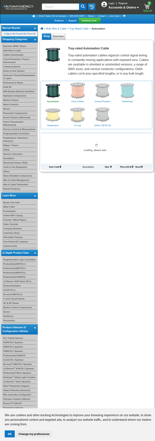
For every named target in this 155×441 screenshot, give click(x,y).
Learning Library (11, 233)
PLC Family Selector (13, 338)
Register (123, 3)
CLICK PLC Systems (13, 360)
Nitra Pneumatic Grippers (16, 386)
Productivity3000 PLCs (14, 272)
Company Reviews (12, 228)
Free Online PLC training (15, 241)
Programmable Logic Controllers (19, 259)
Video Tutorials (10, 224)
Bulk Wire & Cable (12, 50)
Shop (46, 36)
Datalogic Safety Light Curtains (19, 377)
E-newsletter (9, 211)
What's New (9, 207)
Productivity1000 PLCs (14, 264)
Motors (6, 109)
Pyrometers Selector (13, 408)
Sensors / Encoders (12, 154)
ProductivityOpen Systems (17, 373)
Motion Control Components (17, 307)
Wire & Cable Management (16, 180)
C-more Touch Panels (14, 299)
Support (72, 20)
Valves (6, 171)
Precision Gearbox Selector (16, 399)
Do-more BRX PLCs (13, 294)
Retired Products (11, 189)
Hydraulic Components (14, 96)
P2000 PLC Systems (13, 347)
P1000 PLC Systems (13, 342)
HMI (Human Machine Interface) (18, 91)
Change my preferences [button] (34, 434)
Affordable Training (12, 237)
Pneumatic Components (15, 113)
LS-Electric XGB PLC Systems (18, 368)
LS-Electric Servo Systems (16, 381)
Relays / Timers (10, 145)
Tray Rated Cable (78, 28)
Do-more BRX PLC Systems (17, 364)
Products (59, 20)
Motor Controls (10, 104)
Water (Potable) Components (17, 176)
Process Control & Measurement (19, 129)
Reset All (31, 34)
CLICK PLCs (9, 290)
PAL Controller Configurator (17, 395)
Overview (58, 36)
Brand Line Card (11, 202)
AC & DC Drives (11, 303)
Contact (101, 16)
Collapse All (9, 34)
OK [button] (10, 434)
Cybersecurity (10, 246)
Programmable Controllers (16, 133)
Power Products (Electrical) (16, 117)
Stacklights (8, 158)
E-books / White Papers (14, 220)
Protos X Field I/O (12, 403)
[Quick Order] (124, 16)
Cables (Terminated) (13, 55)
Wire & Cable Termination (15, 184)
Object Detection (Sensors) (16, 390)
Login (111, 3)
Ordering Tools (89, 20)
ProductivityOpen (12, 286)
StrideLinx (8, 316)
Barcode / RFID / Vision (14, 46)
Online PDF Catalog (13, 215)
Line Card (114, 16)
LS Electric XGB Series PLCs (17, 281)
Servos (6, 312)
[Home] (34, 16)
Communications (11, 66)
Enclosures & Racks (13, 83)
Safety (6, 150)
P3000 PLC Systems (13, 351)
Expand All (21, 34)
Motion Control (10, 100)
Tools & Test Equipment (15, 167)
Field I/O (7, 87)
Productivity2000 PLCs (14, 268)
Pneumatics (9, 320)
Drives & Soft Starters (14, 71)
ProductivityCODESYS (14, 277)
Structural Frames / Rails (15, 163)
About (91, 16)
